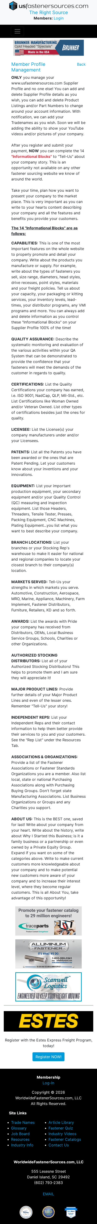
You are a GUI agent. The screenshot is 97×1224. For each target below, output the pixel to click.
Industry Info (22, 1145)
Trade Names (23, 1122)
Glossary (19, 1128)
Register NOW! (48, 1056)
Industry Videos (62, 1133)
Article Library (61, 1122)
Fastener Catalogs (64, 1139)
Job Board (20, 1133)
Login (59, 18)
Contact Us (58, 1145)
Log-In (48, 1082)
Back (81, 64)
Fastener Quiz (60, 1128)
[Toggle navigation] (17, 31)
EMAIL (48, 1194)
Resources (20, 1139)
